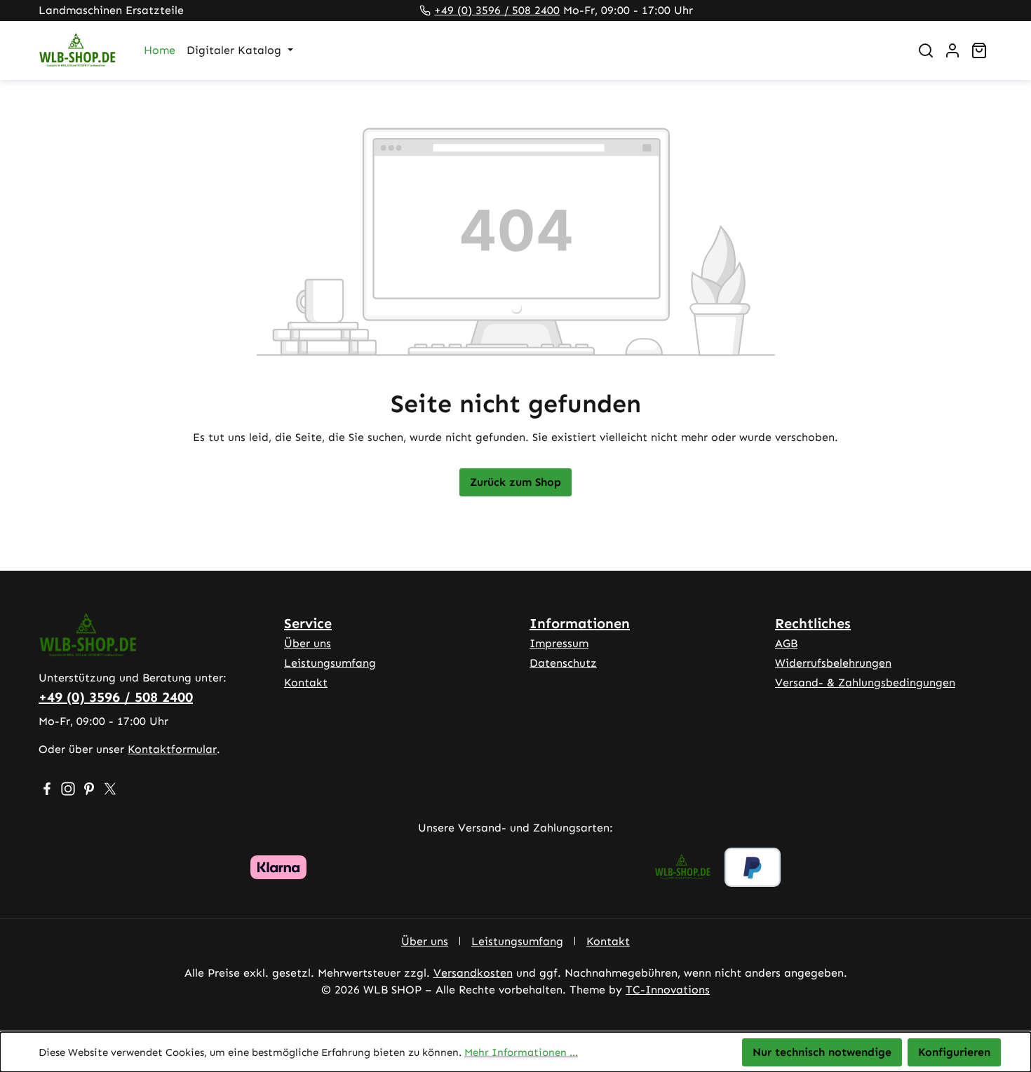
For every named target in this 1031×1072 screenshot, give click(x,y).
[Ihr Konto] (952, 50)
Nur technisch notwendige (822, 1052)
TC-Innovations (668, 989)
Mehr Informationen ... (521, 1052)
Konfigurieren (954, 1052)
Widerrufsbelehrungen (833, 663)
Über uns (307, 643)
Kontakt (306, 682)
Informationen (580, 623)
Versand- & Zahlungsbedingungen (865, 682)
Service (308, 623)
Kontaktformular (172, 749)
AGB (786, 643)
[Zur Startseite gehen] (77, 51)
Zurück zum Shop (515, 482)
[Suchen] (925, 50)
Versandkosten (473, 972)
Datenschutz (563, 663)
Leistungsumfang (330, 663)
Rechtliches (813, 623)
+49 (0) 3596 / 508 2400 (497, 10)
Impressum (559, 643)
